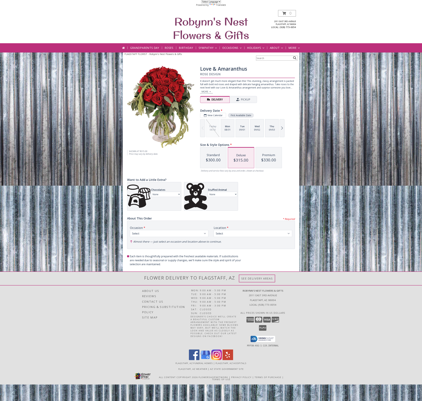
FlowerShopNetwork (213, 377)
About (275, 48)
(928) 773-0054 (288, 27)
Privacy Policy (241, 377)
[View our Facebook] (194, 359)
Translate (221, 4)
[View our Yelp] (228, 359)
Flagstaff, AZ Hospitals (231, 363)
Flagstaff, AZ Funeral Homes (194, 363)
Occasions (230, 48)
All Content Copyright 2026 (178, 377)
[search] (294, 58)
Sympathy (206, 48)
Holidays (254, 48)
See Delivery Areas (257, 278)
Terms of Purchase (268, 377)
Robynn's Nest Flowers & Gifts (211, 28)
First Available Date (241, 115)
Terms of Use (221, 379)
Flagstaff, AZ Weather (192, 369)
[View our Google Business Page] (205, 359)
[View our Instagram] (216, 359)
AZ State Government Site (227, 369)
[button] (287, 13)
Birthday (186, 48)
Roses (169, 48)
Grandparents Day (144, 48)
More (292, 48)
